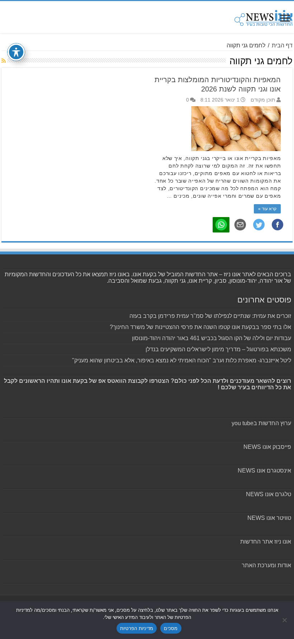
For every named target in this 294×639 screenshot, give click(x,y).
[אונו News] (263, 16)
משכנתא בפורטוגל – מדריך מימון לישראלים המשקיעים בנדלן (218, 349)
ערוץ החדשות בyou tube (261, 423)
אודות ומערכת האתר (266, 565)
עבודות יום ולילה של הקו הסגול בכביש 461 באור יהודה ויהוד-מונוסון (211, 338)
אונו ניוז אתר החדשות (265, 542)
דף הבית (282, 45)
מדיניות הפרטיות (136, 628)
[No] (285, 620)
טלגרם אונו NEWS (268, 494)
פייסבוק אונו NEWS (267, 447)
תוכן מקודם (263, 100)
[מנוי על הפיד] (3, 61)
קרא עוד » (267, 208)
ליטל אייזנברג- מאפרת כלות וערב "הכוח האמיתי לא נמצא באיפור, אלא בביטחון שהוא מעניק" (181, 360)
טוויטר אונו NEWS (269, 518)
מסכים (170, 628)
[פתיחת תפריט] (285, 19)
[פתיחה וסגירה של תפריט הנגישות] (16, 52)
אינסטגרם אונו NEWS (264, 470)
